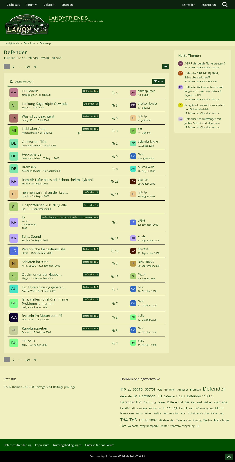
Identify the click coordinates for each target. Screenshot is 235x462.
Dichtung (149, 402)
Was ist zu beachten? (38, 116)
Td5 (133, 420)
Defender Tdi (91, 103)
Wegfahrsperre (149, 426)
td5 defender (166, 420)
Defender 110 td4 (174, 396)
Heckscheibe (31, 154)
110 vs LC (29, 341)
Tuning (197, 420)
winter (165, 426)
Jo (23, 217)
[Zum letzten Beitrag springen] (133, 93)
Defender (214, 388)
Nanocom (127, 413)
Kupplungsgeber (34, 328)
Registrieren (208, 4)
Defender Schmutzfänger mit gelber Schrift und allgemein (203, 121)
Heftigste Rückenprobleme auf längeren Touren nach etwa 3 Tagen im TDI (204, 91)
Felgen (208, 402)
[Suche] (224, 4)
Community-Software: (118, 456)
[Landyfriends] (117, 25)
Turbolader (221, 420)
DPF (187, 402)
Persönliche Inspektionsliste (43, 249)
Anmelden (188, 4)
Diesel (161, 402)
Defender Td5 (90, 91)
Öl (197, 426)
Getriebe (220, 402)
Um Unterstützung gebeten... (44, 287)
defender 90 (128, 396)
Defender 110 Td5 (200, 396)
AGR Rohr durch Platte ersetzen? (205, 63)
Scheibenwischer (198, 413)
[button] (165, 66)
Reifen (148, 413)
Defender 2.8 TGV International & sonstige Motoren (70, 217)
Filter (161, 81)
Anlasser (183, 389)
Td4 (124, 420)
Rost (183, 413)
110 (123, 389)
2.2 (129, 389)
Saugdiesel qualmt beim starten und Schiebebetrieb (204, 107)
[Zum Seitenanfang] (229, 457)
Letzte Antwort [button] (24, 81)
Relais (158, 413)
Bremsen (29, 167)
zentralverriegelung (182, 426)
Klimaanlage (139, 408)
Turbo (207, 420)
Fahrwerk (197, 402)
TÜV (123, 426)
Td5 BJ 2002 (148, 420)
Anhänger (170, 389)
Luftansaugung (204, 408)
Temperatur (183, 420)
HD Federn (30, 91)
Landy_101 (28, 120)
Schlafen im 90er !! (36, 262)
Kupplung (169, 408)
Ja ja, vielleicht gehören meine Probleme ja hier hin (45, 301)
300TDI (150, 389)
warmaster (28, 319)
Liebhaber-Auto (34, 128)
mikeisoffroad (29, 132)
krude (25, 183)
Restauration (171, 413)
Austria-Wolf (146, 167)
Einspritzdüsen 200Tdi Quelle (44, 205)
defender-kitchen (31, 145)
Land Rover (186, 408)
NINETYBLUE (29, 265)
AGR (159, 389)
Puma (139, 413)
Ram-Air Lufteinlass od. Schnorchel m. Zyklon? (57, 179)
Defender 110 (150, 395)
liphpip (142, 116)
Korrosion (155, 408)
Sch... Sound (31, 236)
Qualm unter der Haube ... (42, 274)
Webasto (133, 426)
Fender (26, 332)
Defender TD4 (131, 402)
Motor (219, 408)
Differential (175, 402)
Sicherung (217, 413)
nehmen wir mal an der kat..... (45, 192)
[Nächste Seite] (35, 66)
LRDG (141, 220)
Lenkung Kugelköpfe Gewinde (45, 103)
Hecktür (125, 408)
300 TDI (138, 389)
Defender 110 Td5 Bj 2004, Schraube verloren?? (202, 75)
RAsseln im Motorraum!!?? (42, 315)
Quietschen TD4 (34, 141)
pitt (140, 129)
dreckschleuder (147, 103)
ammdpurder (29, 94)
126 (27, 66)
